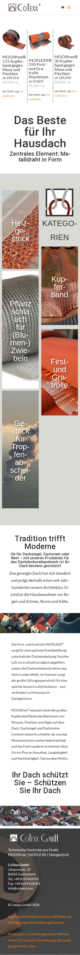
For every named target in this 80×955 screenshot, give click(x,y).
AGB (30, 916)
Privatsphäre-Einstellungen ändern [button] (33, 934)
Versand (58, 922)
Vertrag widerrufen (22, 922)
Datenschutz (44, 916)
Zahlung (44, 922)
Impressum (16, 916)
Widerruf (62, 916)
